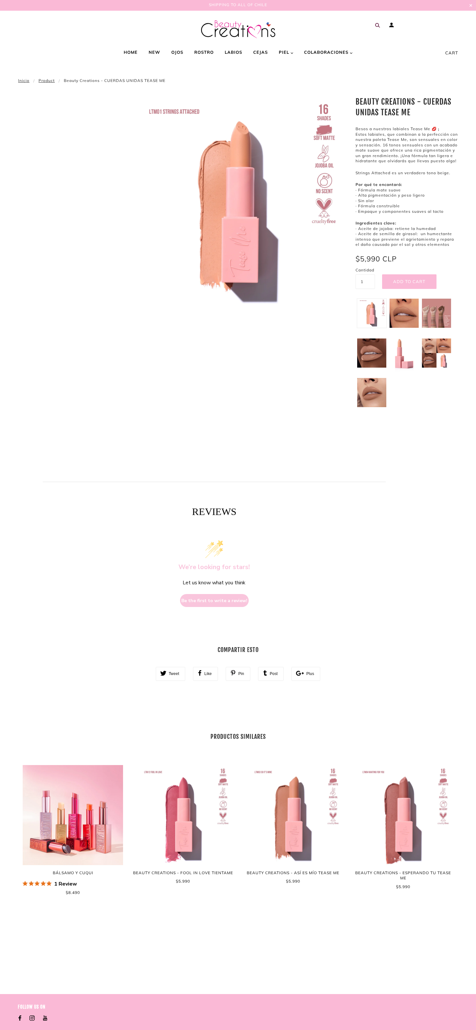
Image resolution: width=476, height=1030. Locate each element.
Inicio (23, 80)
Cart (451, 52)
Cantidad (365, 270)
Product (47, 80)
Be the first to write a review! (214, 601)
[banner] (238, 29)
